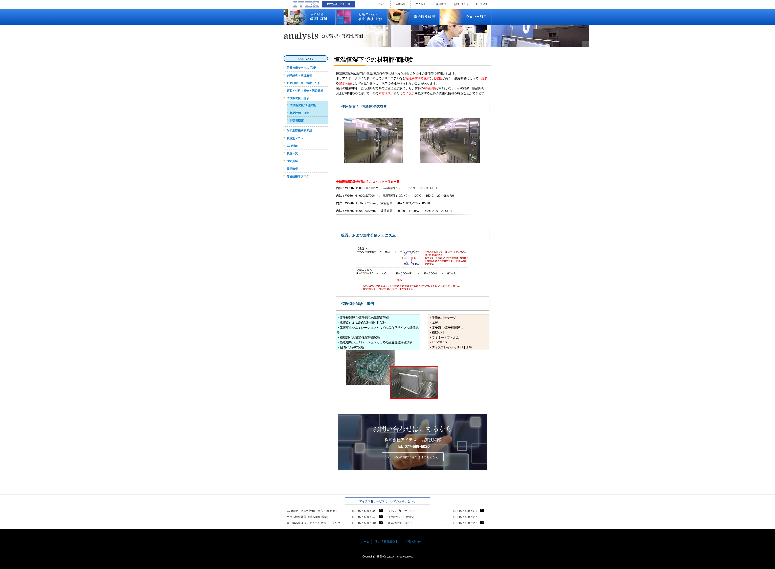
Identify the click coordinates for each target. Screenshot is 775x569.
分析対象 (292, 146)
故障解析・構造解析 (299, 75)
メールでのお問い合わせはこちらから (413, 457)
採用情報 (441, 4)
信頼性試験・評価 (298, 98)
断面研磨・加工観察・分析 (303, 83)
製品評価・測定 (299, 113)
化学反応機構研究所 (299, 130)
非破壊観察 (297, 120)
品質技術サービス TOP (301, 67)
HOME (380, 4)
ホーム (365, 541)
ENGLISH (481, 4)
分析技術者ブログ (298, 176)
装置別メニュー (296, 138)
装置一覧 (292, 153)
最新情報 (292, 168)
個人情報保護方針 (387, 541)
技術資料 (292, 161)
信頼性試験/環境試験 (303, 105)
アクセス (421, 4)
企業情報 (400, 4)
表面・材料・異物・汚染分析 (305, 90)
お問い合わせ (461, 4)
